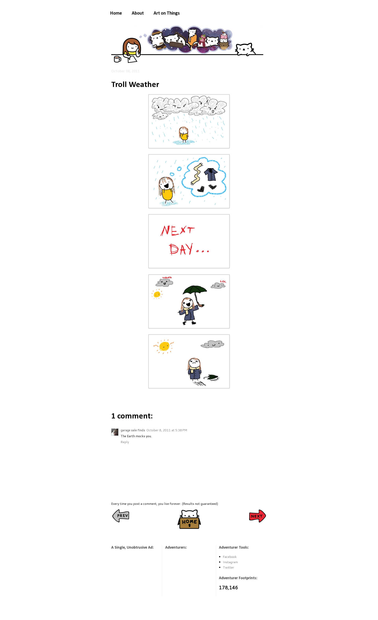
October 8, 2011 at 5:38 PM (166, 430)
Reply (125, 442)
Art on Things (167, 13)
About (138, 13)
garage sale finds (133, 430)
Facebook (230, 556)
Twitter (228, 567)
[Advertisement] (131, 575)
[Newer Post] (120, 516)
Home (116, 13)
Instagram (230, 562)
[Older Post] (257, 516)
